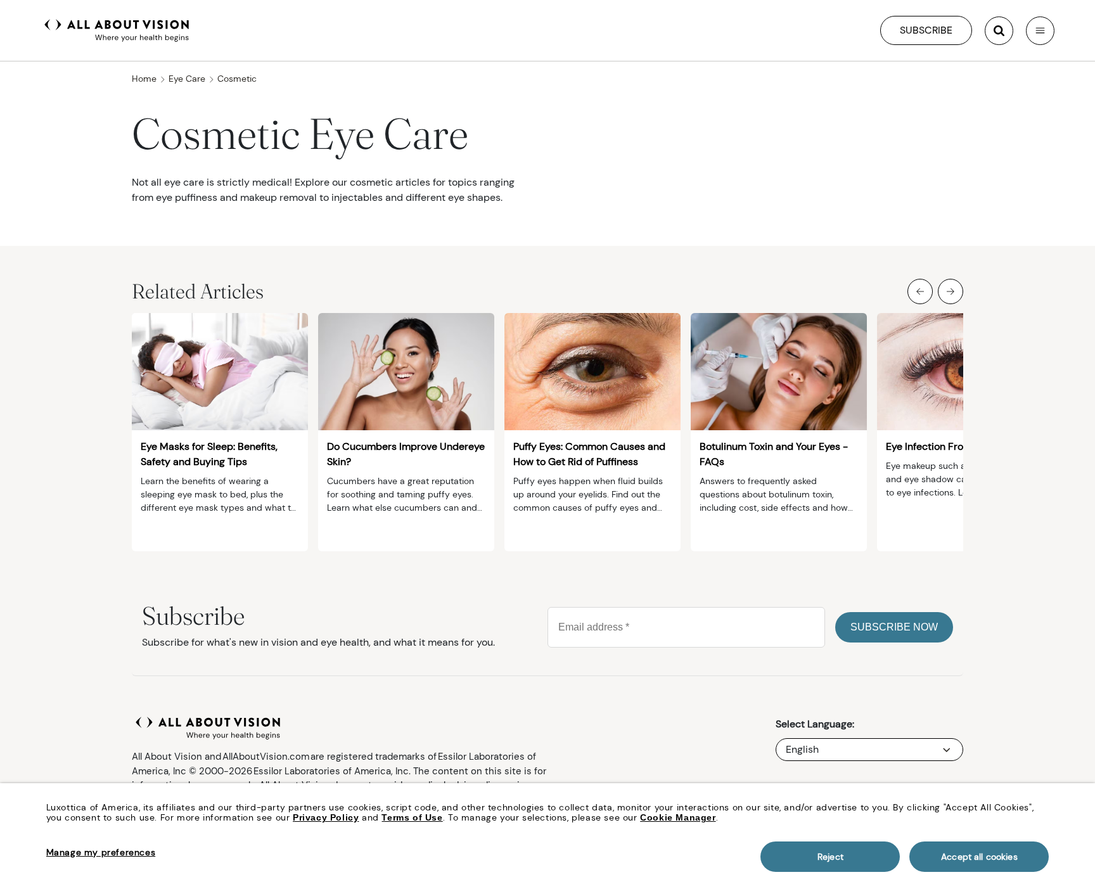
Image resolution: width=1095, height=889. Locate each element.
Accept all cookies (979, 856)
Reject (830, 856)
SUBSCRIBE (926, 30)
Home (144, 78)
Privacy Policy (326, 817)
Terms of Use (411, 817)
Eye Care (187, 78)
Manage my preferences (101, 852)
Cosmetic (237, 78)
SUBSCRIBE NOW (894, 627)
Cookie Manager (677, 817)
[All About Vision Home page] (117, 29)
